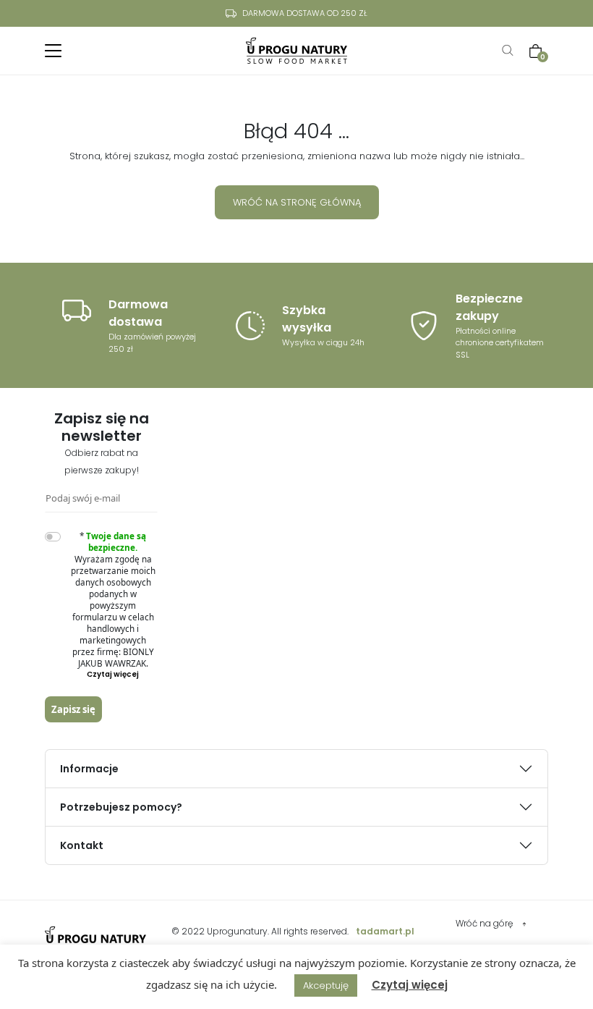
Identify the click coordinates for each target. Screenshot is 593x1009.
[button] (113, 674)
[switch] (53, 536)
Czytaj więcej (410, 984)
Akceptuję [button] (326, 985)
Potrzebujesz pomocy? (121, 807)
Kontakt (81, 845)
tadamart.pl (385, 931)
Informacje (89, 768)
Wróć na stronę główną (297, 202)
